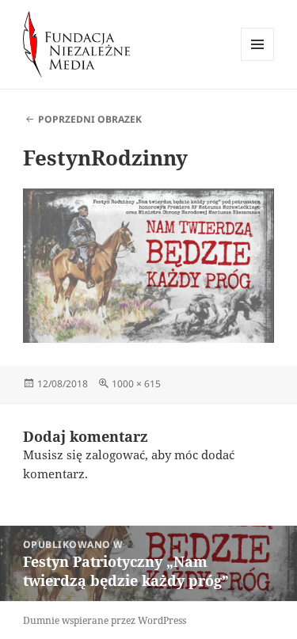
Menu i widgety (258, 60)
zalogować (115, 454)
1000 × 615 (136, 383)
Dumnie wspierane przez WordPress (104, 620)
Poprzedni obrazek (90, 119)
